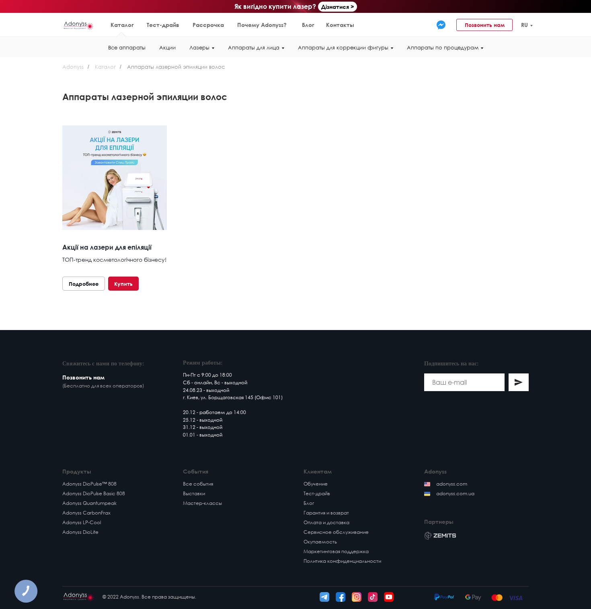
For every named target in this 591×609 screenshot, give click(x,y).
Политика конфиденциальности (342, 561)
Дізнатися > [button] (337, 6)
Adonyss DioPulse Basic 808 (93, 493)
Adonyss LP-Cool (81, 522)
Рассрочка (208, 24)
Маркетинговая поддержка (336, 551)
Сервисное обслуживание (336, 532)
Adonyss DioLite (80, 532)
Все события (198, 484)
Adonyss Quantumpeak (89, 503)
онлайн (203, 382)
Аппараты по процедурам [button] (442, 47)
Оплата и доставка (326, 522)
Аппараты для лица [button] (253, 47)
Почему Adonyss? (262, 24)
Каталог (122, 24)
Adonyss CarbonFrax (86, 513)
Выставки (194, 493)
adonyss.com (451, 484)
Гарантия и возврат (326, 513)
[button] (555, 25)
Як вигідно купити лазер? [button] (275, 6)
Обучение (316, 484)
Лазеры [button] (199, 47)
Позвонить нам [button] (485, 25)
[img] (441, 25)
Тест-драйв (163, 24)
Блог (308, 24)
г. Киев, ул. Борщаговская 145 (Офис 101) (233, 397)
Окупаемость (320, 542)
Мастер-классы (202, 503)
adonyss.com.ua (455, 493)
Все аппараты (127, 47)
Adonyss (73, 67)
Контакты (340, 24)
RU (524, 24)
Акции (167, 47)
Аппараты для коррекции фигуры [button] (343, 47)
